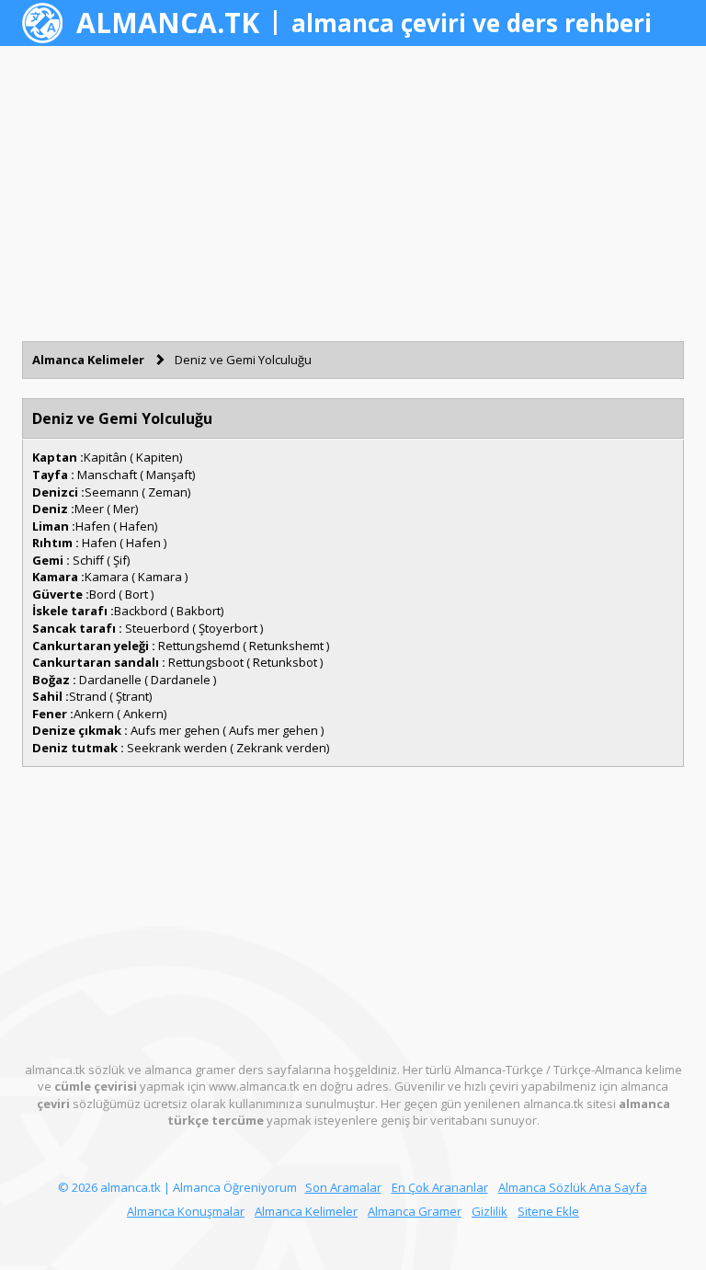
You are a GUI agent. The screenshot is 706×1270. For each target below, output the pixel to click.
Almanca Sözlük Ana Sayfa (572, 1187)
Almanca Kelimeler (88, 359)
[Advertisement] (353, 193)
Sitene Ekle (548, 1211)
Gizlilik (489, 1211)
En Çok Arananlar (440, 1187)
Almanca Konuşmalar (186, 1211)
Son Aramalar (343, 1187)
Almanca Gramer (414, 1211)
